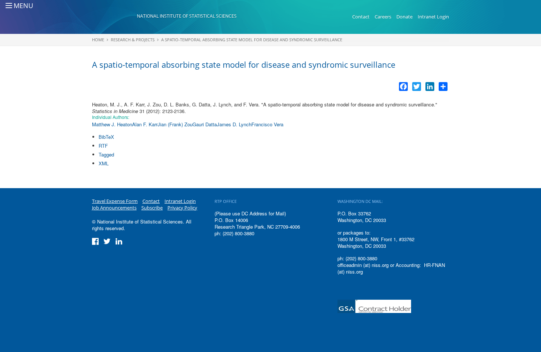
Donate (404, 16)
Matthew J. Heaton (112, 124)
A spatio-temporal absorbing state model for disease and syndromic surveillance (251, 39)
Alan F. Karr (145, 124)
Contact (360, 16)
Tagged (106, 154)
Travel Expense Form (115, 201)
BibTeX (106, 136)
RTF (103, 145)
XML (104, 163)
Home (98, 39)
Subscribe (152, 207)
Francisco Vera (267, 124)
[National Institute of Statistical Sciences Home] (114, 17)
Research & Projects (133, 39)
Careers (383, 16)
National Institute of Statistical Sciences (187, 16)
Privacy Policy (182, 207)
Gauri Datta (204, 124)
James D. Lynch (234, 124)
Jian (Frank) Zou (175, 124)
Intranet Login (433, 16)
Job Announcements (114, 207)
